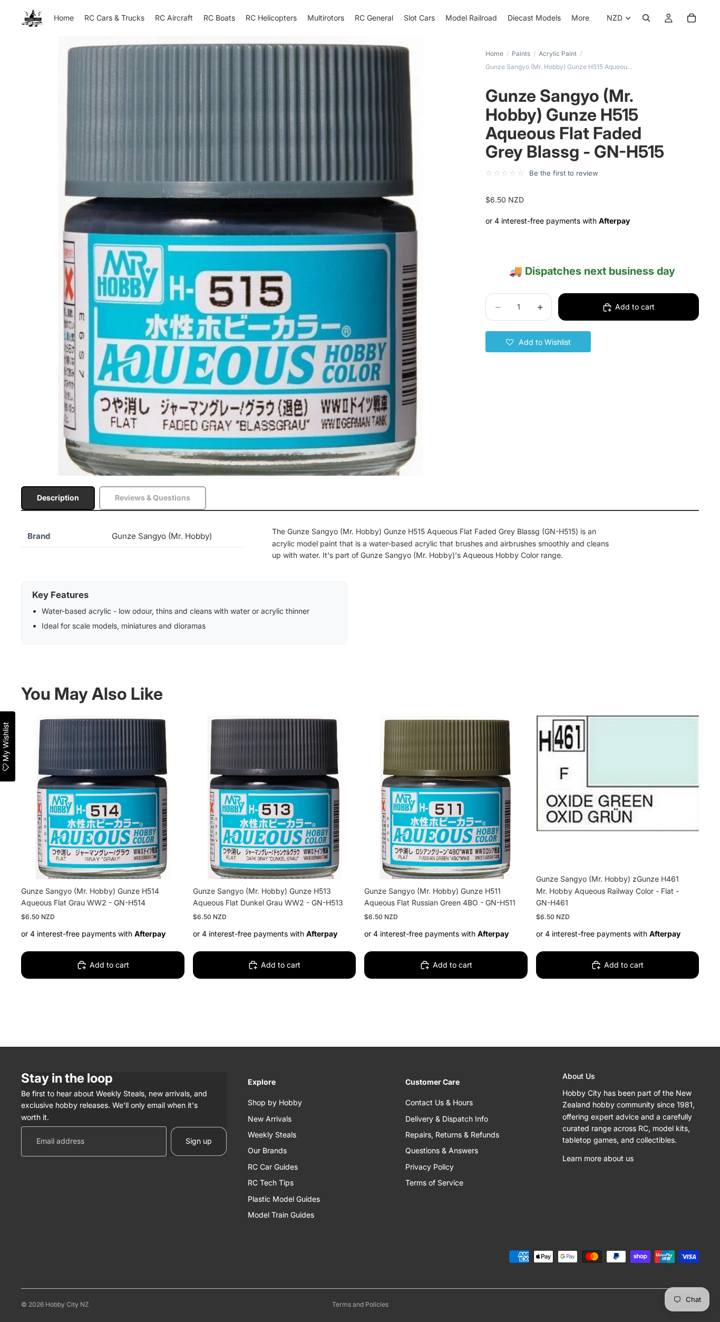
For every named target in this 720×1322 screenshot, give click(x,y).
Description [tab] (58, 497)
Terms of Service (434, 1182)
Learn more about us (598, 1157)
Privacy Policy (429, 1166)
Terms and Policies (360, 1304)
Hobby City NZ (67, 1304)
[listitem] (580, 18)
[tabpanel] (360, 585)
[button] (538, 342)
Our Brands (267, 1150)
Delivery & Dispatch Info (446, 1118)
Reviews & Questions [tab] (152, 497)
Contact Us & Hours (439, 1102)
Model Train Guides (281, 1214)
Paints (521, 53)
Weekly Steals (272, 1134)
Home (494, 53)
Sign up (199, 1140)
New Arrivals (269, 1118)
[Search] (646, 18)
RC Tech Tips (271, 1182)
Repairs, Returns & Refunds (452, 1134)
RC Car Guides (273, 1166)
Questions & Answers (441, 1150)
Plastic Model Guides (284, 1198)
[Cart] (691, 18)
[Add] (168, 862)
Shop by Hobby (275, 1102)
